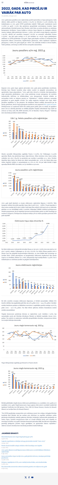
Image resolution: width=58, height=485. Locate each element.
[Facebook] (29, 477)
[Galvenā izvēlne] (2, 2)
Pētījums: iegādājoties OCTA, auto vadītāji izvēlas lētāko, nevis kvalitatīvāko (24, 462)
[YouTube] (32, 477)
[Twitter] (25, 477)
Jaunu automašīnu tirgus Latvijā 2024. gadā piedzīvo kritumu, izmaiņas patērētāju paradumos (26, 457)
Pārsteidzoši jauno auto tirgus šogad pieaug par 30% (17, 437)
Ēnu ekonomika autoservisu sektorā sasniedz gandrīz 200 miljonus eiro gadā (24, 466)
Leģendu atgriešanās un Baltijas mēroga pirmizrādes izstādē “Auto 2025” (23, 441)
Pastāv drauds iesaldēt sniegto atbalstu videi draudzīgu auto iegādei (22, 445)
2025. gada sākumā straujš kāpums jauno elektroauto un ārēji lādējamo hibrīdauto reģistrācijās (26, 450)
